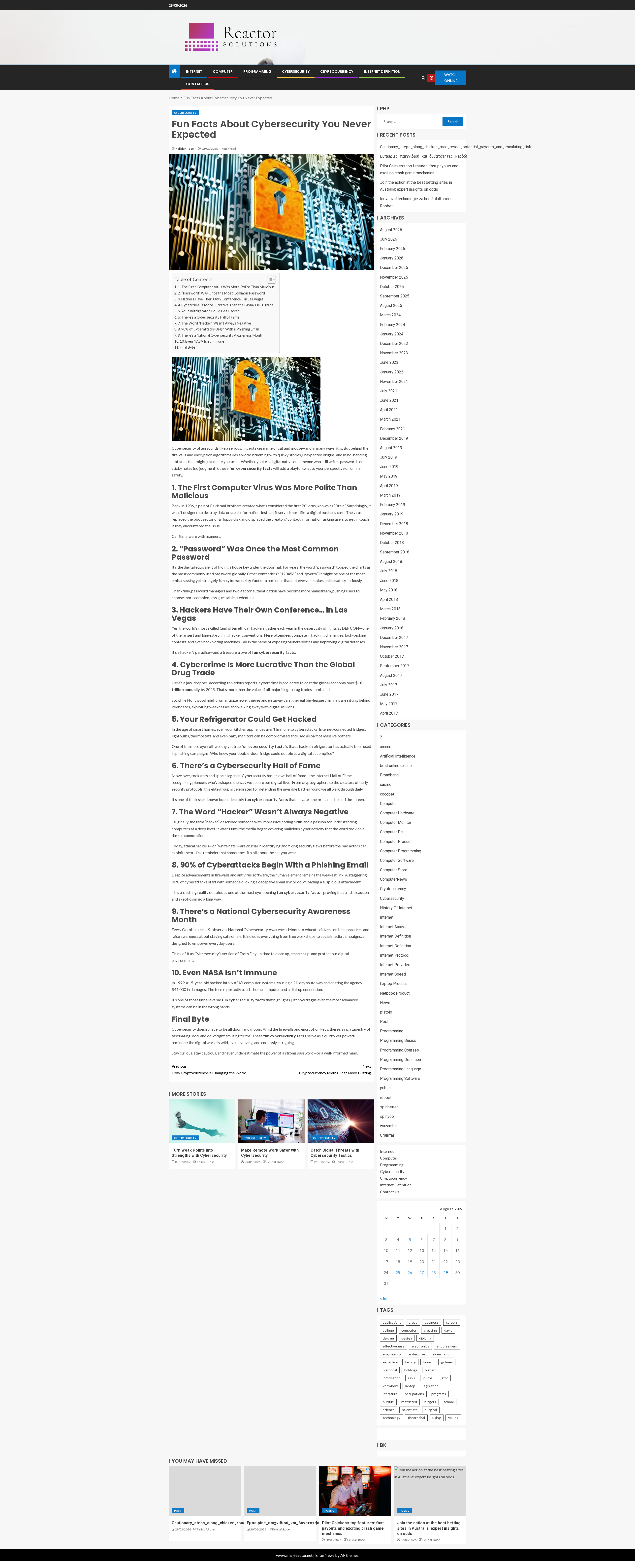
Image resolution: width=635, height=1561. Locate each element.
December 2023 (394, 343)
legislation (431, 1386)
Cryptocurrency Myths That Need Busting (335, 1069)
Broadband (389, 775)
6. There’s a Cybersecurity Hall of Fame (208, 317)
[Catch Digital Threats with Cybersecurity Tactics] (341, 1121)
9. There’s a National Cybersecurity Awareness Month (220, 335)
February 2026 (392, 248)
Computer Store (393, 870)
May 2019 (388, 476)
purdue (388, 1402)
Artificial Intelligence (397, 756)
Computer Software (397, 860)
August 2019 (391, 447)
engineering (392, 1354)
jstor (444, 1378)
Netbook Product (395, 993)
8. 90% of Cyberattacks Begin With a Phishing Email (218, 329)
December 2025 (394, 267)
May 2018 (388, 590)
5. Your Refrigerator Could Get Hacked (209, 311)
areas (413, 1322)
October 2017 (392, 656)
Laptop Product (393, 983)
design (406, 1338)
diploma (425, 1338)
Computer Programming (400, 851)
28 (433, 1272)
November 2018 (394, 533)
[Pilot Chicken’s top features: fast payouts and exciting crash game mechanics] (355, 1491)
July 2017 (388, 685)
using (436, 1418)
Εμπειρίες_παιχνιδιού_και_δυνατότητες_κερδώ (423, 156)
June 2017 (389, 694)
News (385, 1002)
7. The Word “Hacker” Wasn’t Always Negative (214, 323)
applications (392, 1322)
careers (452, 1322)
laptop (410, 1386)
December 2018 (394, 523)
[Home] (174, 71)
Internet (194, 71)
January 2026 (391, 258)
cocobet (387, 794)
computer (408, 1330)
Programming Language (400, 1069)
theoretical (416, 1418)
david (448, 1330)
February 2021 (392, 429)
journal (428, 1378)
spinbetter (389, 1107)
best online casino (396, 765)
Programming (257, 71)
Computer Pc (391, 832)
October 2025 (392, 286)
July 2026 (388, 239)
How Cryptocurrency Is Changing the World (209, 1069)
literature (390, 1394)
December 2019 (394, 438)
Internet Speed (393, 974)
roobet (385, 1097)
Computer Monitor (395, 822)
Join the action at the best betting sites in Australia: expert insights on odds (429, 1528)
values (453, 1418)
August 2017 (391, 675)
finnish (428, 1362)
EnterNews (324, 1555)
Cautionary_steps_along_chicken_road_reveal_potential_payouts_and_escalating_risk (455, 147)
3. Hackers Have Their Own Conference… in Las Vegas (220, 299)
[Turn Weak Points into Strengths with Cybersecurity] (202, 1121)
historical (390, 1370)
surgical (431, 1410)
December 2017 (394, 637)
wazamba (388, 1126)
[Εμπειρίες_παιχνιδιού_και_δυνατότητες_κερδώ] (280, 1491)
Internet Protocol (394, 955)
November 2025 (394, 277)
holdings (410, 1370)
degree (388, 1338)
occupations (414, 1394)
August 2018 (391, 561)
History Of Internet (396, 908)
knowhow (390, 1386)
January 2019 (391, 514)
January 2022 (391, 372)
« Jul (383, 1298)
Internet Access (394, 926)
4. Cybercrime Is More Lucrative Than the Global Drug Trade (226, 305)
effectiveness (393, 1346)
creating (430, 1330)
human (430, 1370)
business (432, 1322)
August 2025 (391, 305)
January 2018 (391, 628)
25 (398, 1272)
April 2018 (389, 599)
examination (442, 1354)
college (388, 1330)
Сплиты (387, 1135)
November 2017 (394, 647)
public (385, 1088)
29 (445, 1272)
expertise (390, 1362)
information (392, 1378)
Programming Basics (398, 1040)
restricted (409, 1402)
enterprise (417, 1354)
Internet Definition (382, 71)
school (449, 1402)
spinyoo (387, 1116)
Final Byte (187, 347)
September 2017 (394, 665)
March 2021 (390, 419)
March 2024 (390, 315)
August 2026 (391, 229)
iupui (411, 1378)
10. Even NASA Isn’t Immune (202, 341)
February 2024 (392, 324)
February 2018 (392, 618)
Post (384, 1021)
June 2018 (389, 580)
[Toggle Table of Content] (269, 279)
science (389, 1410)
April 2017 (389, 713)
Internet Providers (396, 964)
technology (391, 1418)
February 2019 (392, 504)
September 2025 (394, 296)
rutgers (430, 1402)
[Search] (423, 78)
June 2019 (389, 466)
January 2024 (391, 334)
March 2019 (390, 495)
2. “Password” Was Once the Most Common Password (221, 293)
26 (410, 1272)
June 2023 (389, 362)
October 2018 (392, 542)
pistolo (386, 1012)
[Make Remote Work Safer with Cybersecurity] (271, 1121)
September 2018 (394, 552)
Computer (223, 71)
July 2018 (388, 571)
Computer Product (396, 841)
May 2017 (388, 703)
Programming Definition (400, 1059)
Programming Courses (399, 1050)
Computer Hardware (397, 813)
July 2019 (388, 457)
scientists (409, 1410)
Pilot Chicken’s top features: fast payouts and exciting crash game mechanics (353, 1528)
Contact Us (197, 83)
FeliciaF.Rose (185, 148)
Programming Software (400, 1078)
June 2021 (389, 400)
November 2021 (394, 381)
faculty (410, 1362)
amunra (386, 746)
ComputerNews (393, 879)
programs (438, 1394)
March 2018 (390, 609)
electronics (420, 1346)
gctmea (447, 1362)
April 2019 (389, 485)
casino (385, 784)
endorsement (447, 1346)
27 (421, 1272)
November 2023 (394, 353)
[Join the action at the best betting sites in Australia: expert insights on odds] (430, 1491)
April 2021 (389, 409)
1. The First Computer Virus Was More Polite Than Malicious (226, 287)
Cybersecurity (296, 71)
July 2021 (388, 391)
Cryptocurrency (336, 71)
